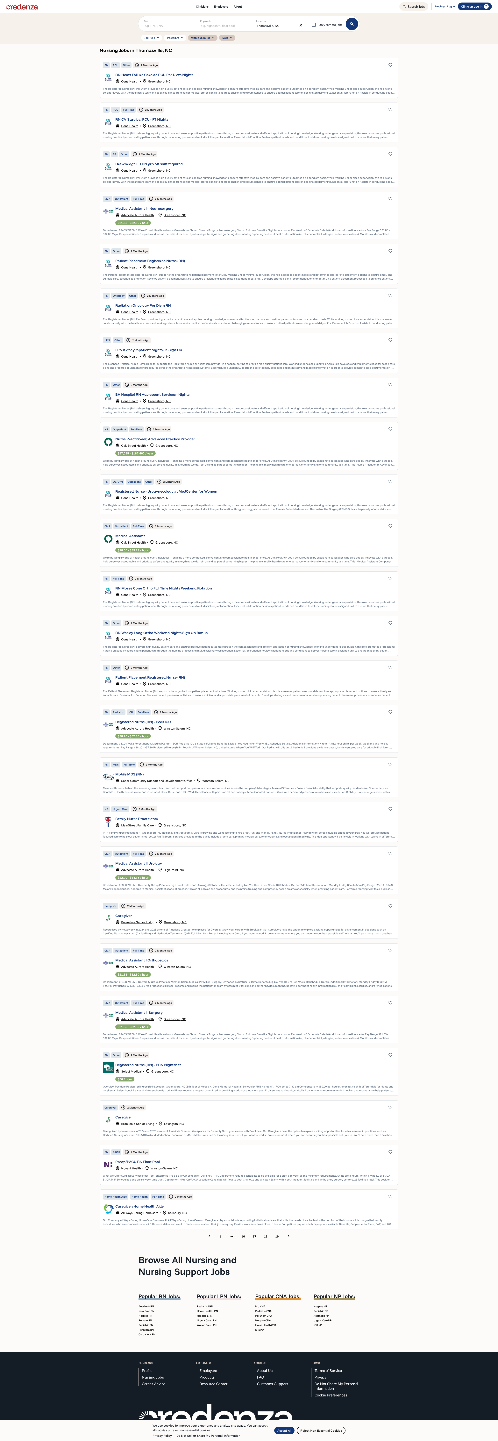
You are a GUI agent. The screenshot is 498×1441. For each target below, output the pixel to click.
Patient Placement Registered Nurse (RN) (150, 261)
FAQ (260, 1377)
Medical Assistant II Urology (138, 863)
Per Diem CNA (263, 1315)
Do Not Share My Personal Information (336, 1386)
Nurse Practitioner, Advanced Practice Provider (155, 439)
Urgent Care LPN (207, 1320)
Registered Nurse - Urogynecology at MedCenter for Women (166, 491)
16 (243, 1236)
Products (206, 1377)
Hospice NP (320, 1306)
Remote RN (145, 1320)
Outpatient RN (147, 1334)
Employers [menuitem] (221, 6)
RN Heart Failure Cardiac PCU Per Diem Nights (154, 75)
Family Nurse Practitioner (136, 819)
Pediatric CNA (263, 1311)
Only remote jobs (331, 25)
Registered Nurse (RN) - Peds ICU (143, 722)
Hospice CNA (263, 1320)
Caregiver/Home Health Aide (139, 1206)
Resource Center (213, 1383)
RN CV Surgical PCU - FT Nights (141, 119)
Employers (208, 1370)
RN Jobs (169, 1296)
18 (265, 1236)
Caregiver (123, 915)
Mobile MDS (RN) (129, 774)
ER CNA (259, 1329)
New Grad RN (146, 1311)
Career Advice (153, 1383)
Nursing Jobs (153, 1377)
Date (228, 37)
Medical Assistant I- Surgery (139, 1012)
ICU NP (318, 1325)
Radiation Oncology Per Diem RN (143, 305)
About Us (264, 1370)
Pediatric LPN (205, 1306)
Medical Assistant (130, 536)
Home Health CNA (265, 1325)
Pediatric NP (321, 1311)
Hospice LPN (204, 1315)
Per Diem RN (146, 1329)
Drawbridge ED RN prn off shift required (149, 164)
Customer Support (272, 1383)
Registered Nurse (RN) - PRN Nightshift (148, 1065)
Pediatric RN (146, 1325)
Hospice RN (145, 1315)
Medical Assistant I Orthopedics (141, 960)
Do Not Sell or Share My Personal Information (208, 1435)
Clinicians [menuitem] (202, 6)
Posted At (176, 37)
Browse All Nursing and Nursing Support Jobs (188, 1265)
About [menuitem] (238, 6)
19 (277, 1236)
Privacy (321, 1377)
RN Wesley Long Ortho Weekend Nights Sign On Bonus (161, 633)
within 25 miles (203, 37)
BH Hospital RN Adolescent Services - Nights (152, 394)
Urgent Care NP (323, 1320)
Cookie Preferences (331, 1395)
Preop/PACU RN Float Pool (137, 1161)
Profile (147, 1370)
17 (254, 1236)
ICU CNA (260, 1306)
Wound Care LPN (207, 1325)
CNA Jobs (287, 1296)
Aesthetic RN (146, 1306)
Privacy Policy (162, 1435)
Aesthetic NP (321, 1315)
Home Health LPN (207, 1311)
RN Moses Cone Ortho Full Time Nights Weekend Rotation (163, 588)
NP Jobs (344, 1296)
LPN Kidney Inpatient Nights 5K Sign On (148, 350)
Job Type (152, 37)
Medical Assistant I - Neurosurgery (144, 208)
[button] (249, 78)
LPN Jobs (228, 1296)
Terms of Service (328, 1370)
